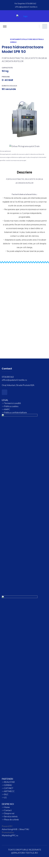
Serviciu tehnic (11, 816)
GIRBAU (8, 785)
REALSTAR (9, 782)
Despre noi (9, 813)
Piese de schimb (11, 819)
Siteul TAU (24, 829)
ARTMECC (9, 791)
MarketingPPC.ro (10, 835)
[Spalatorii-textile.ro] (24, 16)
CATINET (8, 788)
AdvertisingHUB (9, 829)
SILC (6, 794)
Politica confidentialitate (15, 412)
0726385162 (30, 3)
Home (7, 807)
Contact (8, 810)
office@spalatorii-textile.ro (26, 7)
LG (5, 797)
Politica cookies (11, 406)
